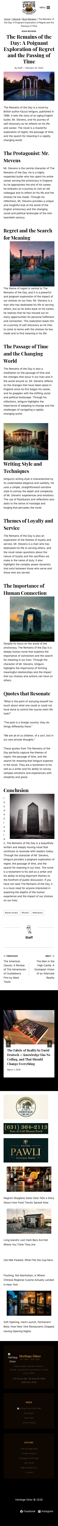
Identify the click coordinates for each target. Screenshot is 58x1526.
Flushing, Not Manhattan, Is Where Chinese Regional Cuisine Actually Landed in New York (29, 1280)
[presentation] (29, 1027)
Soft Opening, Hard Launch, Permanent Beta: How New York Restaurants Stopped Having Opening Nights (29, 1327)
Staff (20, 68)
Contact (29, 1472)
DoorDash (29, 1413)
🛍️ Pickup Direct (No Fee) (29, 1408)
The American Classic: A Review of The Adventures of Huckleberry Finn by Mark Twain (15, 969)
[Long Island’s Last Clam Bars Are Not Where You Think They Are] (29, 1221)
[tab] (23, 1080)
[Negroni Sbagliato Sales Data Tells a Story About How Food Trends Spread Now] (29, 1179)
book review (11, 912)
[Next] (49, 1043)
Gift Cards (29, 1463)
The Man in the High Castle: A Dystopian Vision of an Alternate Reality (44, 967)
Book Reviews (29, 31)
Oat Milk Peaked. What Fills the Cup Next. (29, 1260)
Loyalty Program (29, 1453)
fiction (25, 912)
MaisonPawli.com (29, 1467)
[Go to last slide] (8, 1043)
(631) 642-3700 (29, 1382)
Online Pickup (29, 1422)
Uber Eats (29, 1418)
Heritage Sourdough (29, 1458)
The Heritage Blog (29, 1448)
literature (38, 912)
